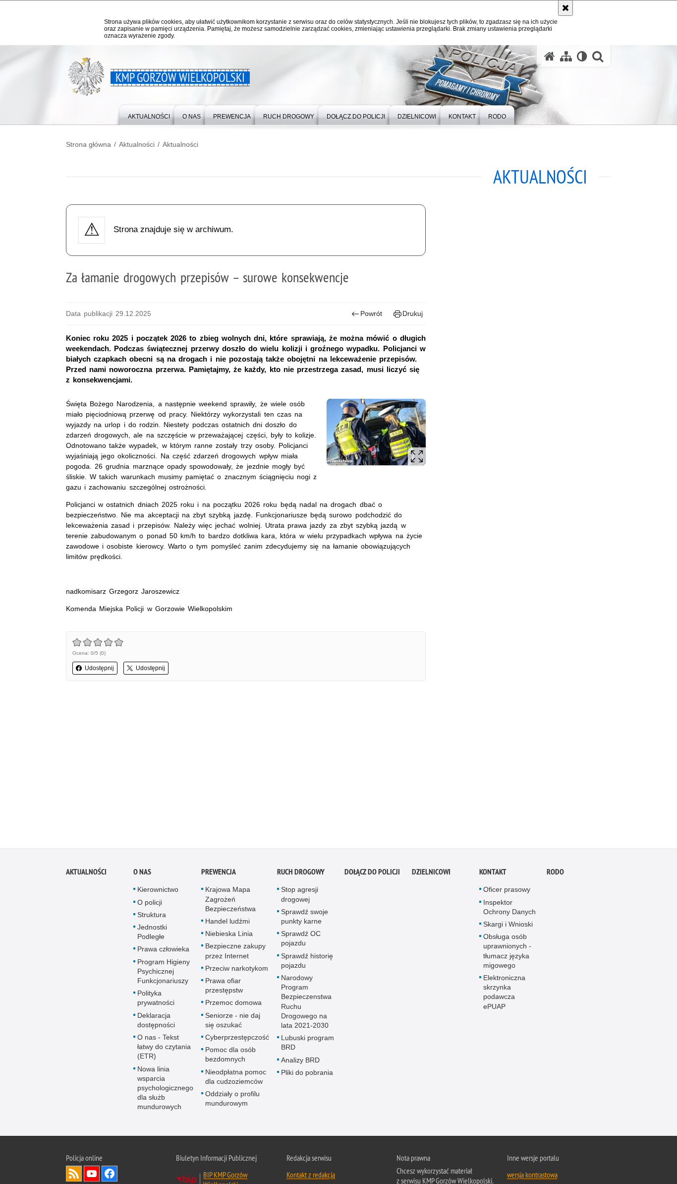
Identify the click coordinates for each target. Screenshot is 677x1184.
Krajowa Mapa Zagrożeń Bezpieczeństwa (230, 901)
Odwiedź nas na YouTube (92, 1176)
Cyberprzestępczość (237, 1040)
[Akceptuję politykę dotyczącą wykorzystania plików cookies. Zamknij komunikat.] (565, 8)
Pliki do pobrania (307, 1075)
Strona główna (88, 144)
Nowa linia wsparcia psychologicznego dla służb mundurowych (165, 1090)
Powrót (371, 313)
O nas (142, 874)
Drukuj (412, 313)
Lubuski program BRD (307, 1045)
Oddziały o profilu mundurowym (232, 1101)
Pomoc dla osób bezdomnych (230, 1056)
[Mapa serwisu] (566, 56)
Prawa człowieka (163, 951)
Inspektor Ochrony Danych (509, 909)
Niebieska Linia (229, 936)
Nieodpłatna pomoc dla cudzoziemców (235, 1078)
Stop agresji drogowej (299, 896)
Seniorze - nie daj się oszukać (232, 1022)
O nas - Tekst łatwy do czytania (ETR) (164, 1049)
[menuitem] (148, 114)
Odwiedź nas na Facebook (109, 1176)
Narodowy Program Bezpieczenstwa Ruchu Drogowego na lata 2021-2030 (306, 1004)
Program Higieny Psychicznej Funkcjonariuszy (163, 973)
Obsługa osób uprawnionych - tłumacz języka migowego (507, 953)
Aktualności (137, 144)
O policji (149, 904)
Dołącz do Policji (372, 874)
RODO (555, 874)
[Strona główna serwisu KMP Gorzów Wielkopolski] (549, 56)
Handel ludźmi (227, 924)
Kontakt (493, 874)
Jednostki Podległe (152, 934)
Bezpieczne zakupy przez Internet (235, 953)
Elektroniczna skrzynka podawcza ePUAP (504, 994)
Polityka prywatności (155, 1000)
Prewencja (218, 874)
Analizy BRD (300, 1062)
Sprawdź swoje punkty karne (304, 919)
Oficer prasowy (506, 892)
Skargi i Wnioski (508, 927)
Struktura (151, 917)
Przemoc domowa (233, 1005)
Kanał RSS (74, 1176)
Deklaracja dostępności (156, 1022)
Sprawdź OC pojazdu (301, 940)
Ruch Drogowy (301, 874)
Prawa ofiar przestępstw (224, 988)
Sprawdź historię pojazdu (307, 962)
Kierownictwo (157, 892)
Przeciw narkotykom (236, 971)
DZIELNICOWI (431, 874)
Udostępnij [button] (99, 668)
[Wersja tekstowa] (582, 56)
